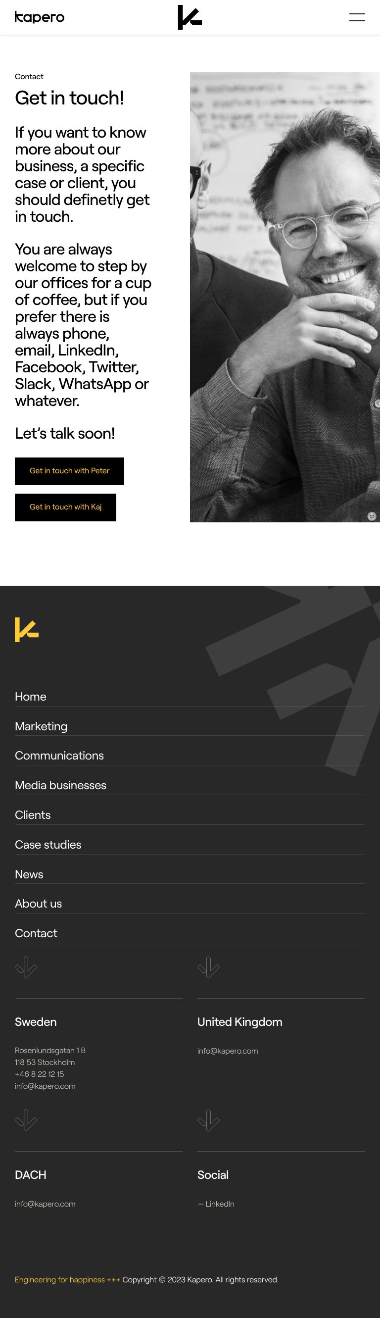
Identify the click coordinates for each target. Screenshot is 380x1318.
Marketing (41, 726)
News (29, 874)
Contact (36, 933)
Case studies (48, 844)
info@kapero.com (45, 1086)
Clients (33, 814)
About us (38, 903)
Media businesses (60, 785)
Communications (59, 755)
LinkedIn (220, 1204)
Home (31, 696)
